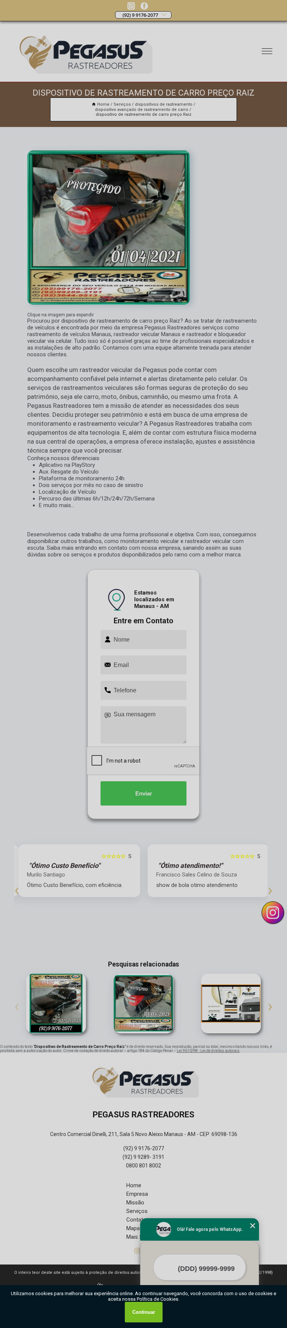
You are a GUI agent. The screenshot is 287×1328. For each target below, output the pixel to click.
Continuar (143, 1312)
